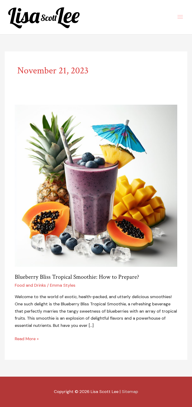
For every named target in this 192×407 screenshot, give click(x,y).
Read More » (27, 338)
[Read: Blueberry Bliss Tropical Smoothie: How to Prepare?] (96, 185)
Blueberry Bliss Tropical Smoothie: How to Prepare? (77, 277)
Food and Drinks (30, 285)
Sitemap (130, 391)
